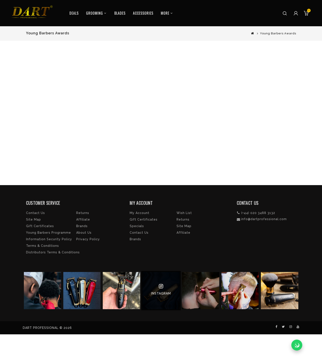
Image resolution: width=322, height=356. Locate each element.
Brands (82, 226)
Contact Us (35, 213)
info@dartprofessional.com (264, 219)
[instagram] (291, 326)
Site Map (33, 219)
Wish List (184, 213)
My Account (139, 213)
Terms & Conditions (42, 245)
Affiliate (83, 219)
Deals (74, 13)
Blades (120, 13)
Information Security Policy (49, 239)
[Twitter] (284, 326)
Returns (82, 213)
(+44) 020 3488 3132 (258, 213)
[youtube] (298, 326)
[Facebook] (277, 326)
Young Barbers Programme (48, 232)
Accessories (143, 13)
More (165, 13)
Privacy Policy (88, 239)
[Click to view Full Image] (42, 291)
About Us (84, 232)
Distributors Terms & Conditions (53, 252)
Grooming (94, 13)
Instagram (161, 293)
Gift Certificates (40, 226)
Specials (137, 226)
